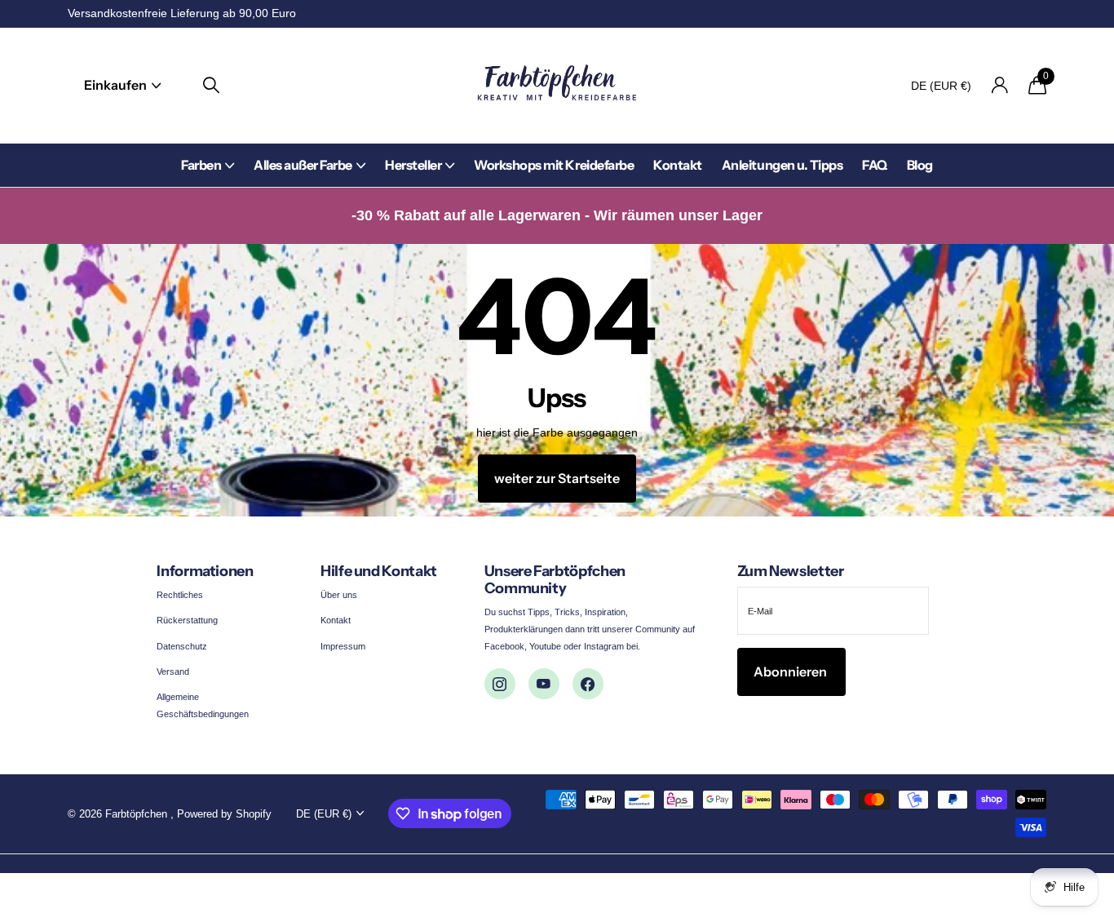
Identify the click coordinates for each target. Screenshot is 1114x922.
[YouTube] (543, 683)
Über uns (338, 595)
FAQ (874, 165)
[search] (211, 85)
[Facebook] (587, 683)
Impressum (342, 646)
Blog (920, 165)
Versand (173, 671)
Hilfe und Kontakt (378, 571)
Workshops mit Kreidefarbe (554, 165)
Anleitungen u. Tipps (782, 165)
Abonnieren (791, 671)
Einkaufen (116, 85)
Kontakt (677, 165)
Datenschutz (182, 646)
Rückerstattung (187, 620)
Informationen (205, 571)
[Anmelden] (999, 85)
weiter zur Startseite (557, 478)
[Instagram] (499, 683)
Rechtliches (180, 595)
